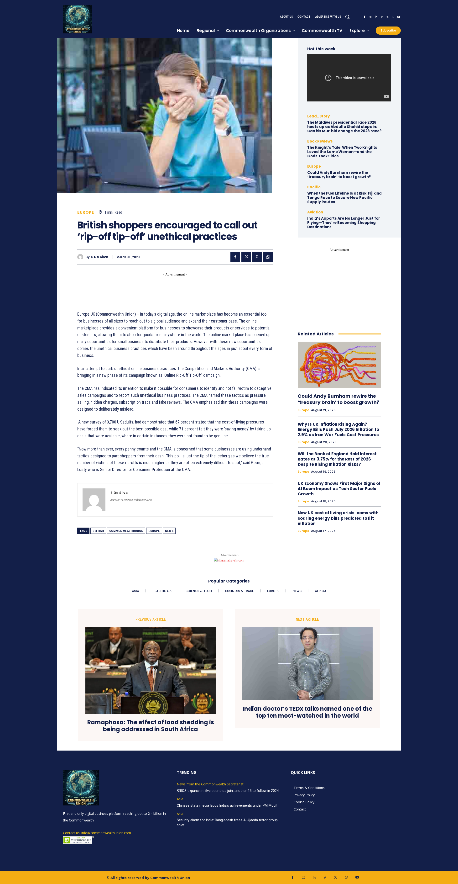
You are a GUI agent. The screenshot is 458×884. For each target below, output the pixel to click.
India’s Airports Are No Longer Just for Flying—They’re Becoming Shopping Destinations (343, 222)
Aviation (315, 212)
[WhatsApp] (393, 17)
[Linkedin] (376, 17)
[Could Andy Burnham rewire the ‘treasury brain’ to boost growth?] (339, 365)
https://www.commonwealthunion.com (131, 499)
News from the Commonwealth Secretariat (210, 784)
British (98, 531)
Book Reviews (320, 141)
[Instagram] (370, 17)
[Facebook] (364, 17)
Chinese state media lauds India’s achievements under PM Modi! (227, 805)
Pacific (314, 187)
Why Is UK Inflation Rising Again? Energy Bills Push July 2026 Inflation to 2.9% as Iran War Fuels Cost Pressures (338, 429)
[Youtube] (399, 17)
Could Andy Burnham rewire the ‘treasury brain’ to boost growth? (339, 174)
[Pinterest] (257, 257)
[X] (387, 17)
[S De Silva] (81, 257)
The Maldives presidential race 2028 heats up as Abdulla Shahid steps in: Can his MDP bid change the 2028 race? (344, 126)
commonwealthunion (126, 531)
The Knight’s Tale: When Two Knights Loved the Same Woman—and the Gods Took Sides (342, 152)
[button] (347, 16)
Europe (85, 212)
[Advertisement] (164, 287)
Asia (180, 799)
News (169, 531)
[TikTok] (382, 17)
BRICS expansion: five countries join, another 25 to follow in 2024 (228, 791)
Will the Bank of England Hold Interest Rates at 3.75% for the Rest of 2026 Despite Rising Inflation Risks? (337, 459)
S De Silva (99, 257)
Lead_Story (318, 116)
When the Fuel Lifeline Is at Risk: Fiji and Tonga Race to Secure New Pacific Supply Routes (344, 197)
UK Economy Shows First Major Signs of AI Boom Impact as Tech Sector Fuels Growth (339, 489)
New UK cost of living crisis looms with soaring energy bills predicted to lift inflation (338, 518)
